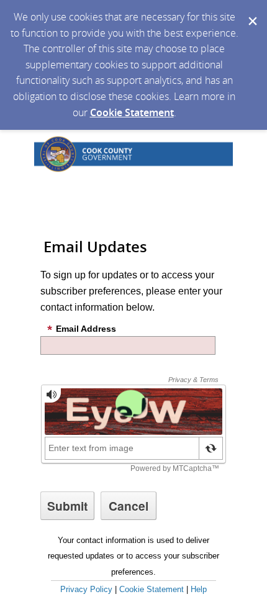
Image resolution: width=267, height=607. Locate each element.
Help (199, 589)
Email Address (86, 329)
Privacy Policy (86, 589)
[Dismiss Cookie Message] (251, 12)
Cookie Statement (132, 112)
